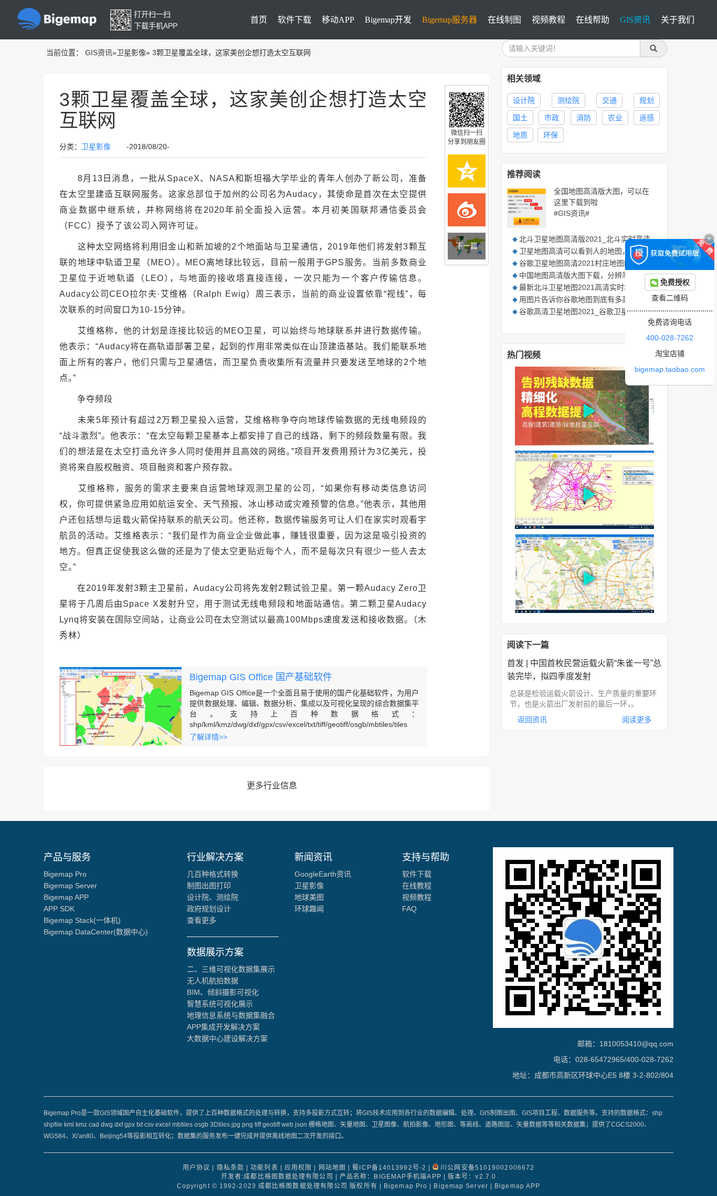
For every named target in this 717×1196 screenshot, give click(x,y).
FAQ (409, 908)
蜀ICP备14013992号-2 (389, 1167)
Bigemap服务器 (449, 19)
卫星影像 (131, 52)
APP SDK (59, 908)
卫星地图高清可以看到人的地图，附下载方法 (592, 251)
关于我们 (677, 19)
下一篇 (467, 246)
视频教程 (548, 19)
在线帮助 (592, 19)
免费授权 (674, 282)
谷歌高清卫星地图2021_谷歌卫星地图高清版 (592, 311)
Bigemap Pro (65, 874)
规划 (646, 100)
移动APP (338, 19)
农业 (615, 117)
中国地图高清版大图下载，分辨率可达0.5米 (590, 275)
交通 (609, 100)
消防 (583, 117)
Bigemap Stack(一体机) (82, 920)
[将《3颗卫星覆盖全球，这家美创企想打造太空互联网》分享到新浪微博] (467, 209)
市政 (551, 117)
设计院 (524, 100)
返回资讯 (532, 719)
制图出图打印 (209, 885)
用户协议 (196, 1167)
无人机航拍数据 (212, 980)
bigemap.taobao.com (670, 369)
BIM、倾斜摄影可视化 (223, 992)
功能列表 (264, 1167)
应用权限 (298, 1167)
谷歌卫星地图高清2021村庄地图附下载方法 (590, 263)
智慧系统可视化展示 (220, 1004)
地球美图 (309, 897)
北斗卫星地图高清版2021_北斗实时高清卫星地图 (599, 239)
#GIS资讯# (571, 213)
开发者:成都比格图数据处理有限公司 (277, 1176)
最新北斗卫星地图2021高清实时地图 (579, 287)
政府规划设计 (209, 908)
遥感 (646, 117)
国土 (520, 117)
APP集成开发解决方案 (223, 1027)
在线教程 (416, 885)
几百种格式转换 (212, 874)
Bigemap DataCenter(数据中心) (96, 932)
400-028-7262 (669, 338)
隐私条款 (230, 1167)
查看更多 (201, 920)
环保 (550, 135)
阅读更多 (636, 719)
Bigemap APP (66, 897)
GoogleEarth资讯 (322, 874)
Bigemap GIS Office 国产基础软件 (260, 677)
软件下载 (294, 19)
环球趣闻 (309, 908)
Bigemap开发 (388, 19)
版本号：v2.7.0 (472, 1176)
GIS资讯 (635, 19)
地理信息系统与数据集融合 (231, 1015)
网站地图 (332, 1167)
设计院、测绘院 (212, 897)
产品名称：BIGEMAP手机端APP (390, 1176)
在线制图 (504, 19)
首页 (258, 19)
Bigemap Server (70, 885)
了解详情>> (208, 737)
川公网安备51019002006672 (487, 1167)
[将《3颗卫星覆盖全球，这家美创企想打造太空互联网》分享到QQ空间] (467, 171)
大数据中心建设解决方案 (227, 1038)
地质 (520, 135)
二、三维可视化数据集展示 (231, 969)
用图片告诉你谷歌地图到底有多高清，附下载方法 (600, 299)
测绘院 (568, 100)
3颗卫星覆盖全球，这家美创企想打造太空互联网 (231, 52)
